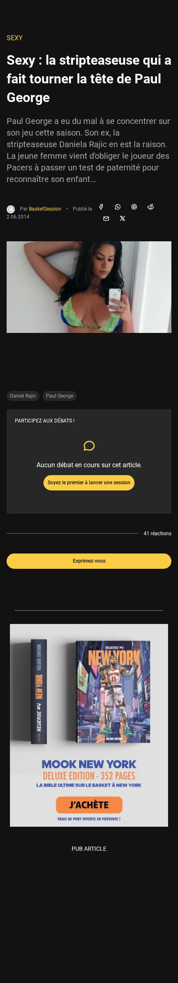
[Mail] (106, 219)
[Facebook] (101, 207)
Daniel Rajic (23, 396)
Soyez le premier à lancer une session (89, 482)
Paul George (59, 396)
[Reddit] (150, 207)
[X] (122, 219)
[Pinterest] (134, 207)
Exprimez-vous (89, 561)
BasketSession (45, 209)
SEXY (15, 38)
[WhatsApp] (117, 207)
